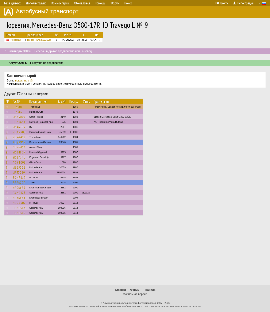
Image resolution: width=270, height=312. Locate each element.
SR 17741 (19, 157)
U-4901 (18, 107)
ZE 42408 (19, 137)
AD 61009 (19, 162)
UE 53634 (19, 122)
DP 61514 (19, 208)
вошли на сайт (24, 80)
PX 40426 (19, 193)
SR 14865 (19, 152)
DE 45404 (19, 147)
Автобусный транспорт (47, 11)
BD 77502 (19, 203)
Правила (149, 289)
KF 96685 (19, 187)
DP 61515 (19, 213)
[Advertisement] (135, 252)
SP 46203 (19, 127)
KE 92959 (19, 142)
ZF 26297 (19, 182)
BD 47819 (19, 177)
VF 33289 (19, 172)
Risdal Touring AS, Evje (39, 40)
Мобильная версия (135, 294)
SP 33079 (19, 117)
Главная (120, 289)
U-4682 (18, 112)
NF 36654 (19, 198)
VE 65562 (19, 167)
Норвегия (16, 40)
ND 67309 (19, 132)
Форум (134, 289)
